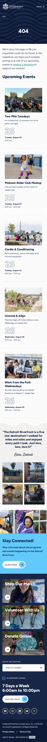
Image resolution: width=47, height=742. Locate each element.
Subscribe (11, 565)
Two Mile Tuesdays (17, 116)
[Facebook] (5, 711)
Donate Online (18, 636)
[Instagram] (12, 711)
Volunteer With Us (22, 610)
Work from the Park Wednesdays (18, 384)
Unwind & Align (15, 316)
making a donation (23, 65)
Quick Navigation (11, 662)
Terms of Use (25, 732)
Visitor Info (12, 699)
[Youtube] (27, 711)
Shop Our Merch (20, 584)
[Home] (12, 6)
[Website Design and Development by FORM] (23, 737)
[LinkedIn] (20, 711)
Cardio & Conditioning (19, 249)
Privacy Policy (8, 732)
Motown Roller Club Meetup (23, 183)
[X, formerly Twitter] (34, 711)
